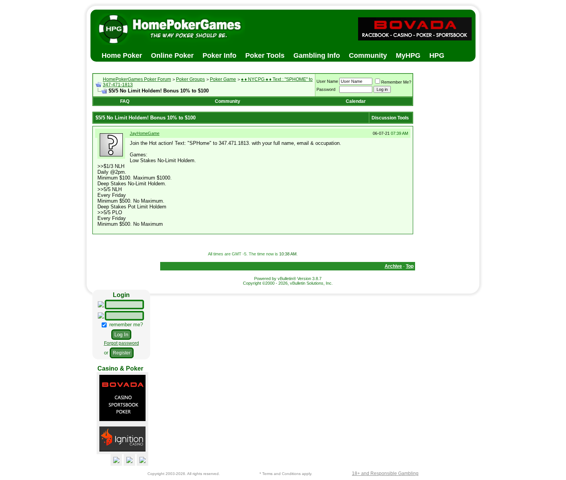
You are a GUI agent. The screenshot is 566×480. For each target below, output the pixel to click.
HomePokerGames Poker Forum (137, 79)
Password (325, 89)
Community (227, 101)
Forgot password (121, 343)
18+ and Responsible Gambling (385, 473)
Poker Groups (190, 79)
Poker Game (223, 79)
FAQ (124, 101)
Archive (393, 266)
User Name (327, 81)
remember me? (125, 324)
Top (410, 266)
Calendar (356, 101)
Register (122, 353)
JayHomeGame (144, 133)
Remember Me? (396, 82)
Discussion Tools (390, 118)
